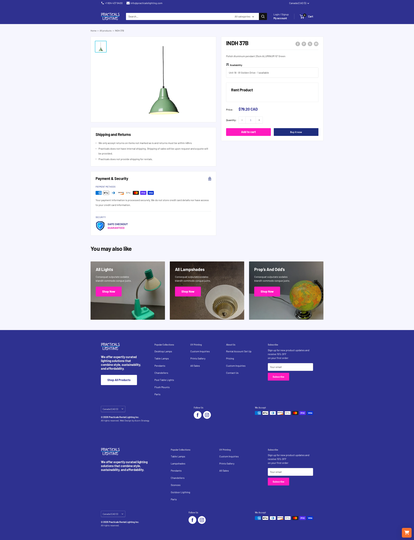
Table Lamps (161, 358)
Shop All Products (119, 380)
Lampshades (178, 463)
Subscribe (278, 376)
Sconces (175, 484)
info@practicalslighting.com (146, 3)
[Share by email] (316, 43)
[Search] (263, 16)
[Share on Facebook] (297, 43)
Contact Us (232, 372)
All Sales (195, 365)
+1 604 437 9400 (114, 3)
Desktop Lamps (163, 351)
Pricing (230, 358)
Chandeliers (161, 372)
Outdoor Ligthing (180, 492)
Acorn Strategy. (142, 420)
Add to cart (248, 132)
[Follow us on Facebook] (198, 415)
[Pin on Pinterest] (304, 43)
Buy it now (296, 131)
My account (280, 18)
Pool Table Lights (164, 379)
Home (93, 30)
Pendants (159, 365)
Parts (157, 394)
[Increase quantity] (259, 120)
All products (106, 30)
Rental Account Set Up (238, 351)
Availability (236, 64)
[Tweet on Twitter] (310, 43)
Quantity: (231, 120)
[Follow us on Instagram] (207, 415)
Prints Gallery (197, 358)
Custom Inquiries (200, 351)
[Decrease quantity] (242, 120)
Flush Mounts (162, 387)
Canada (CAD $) (110, 409)
